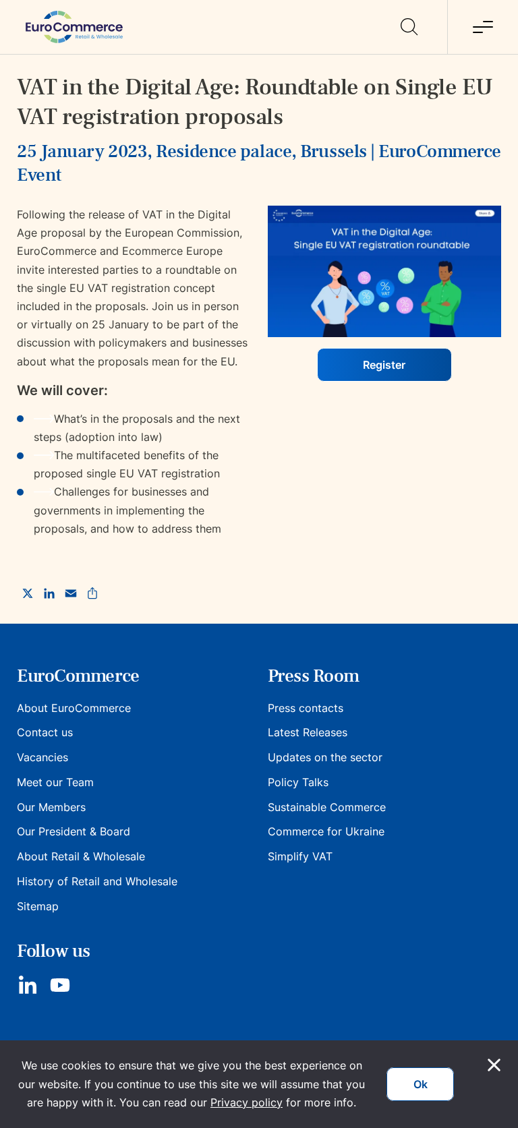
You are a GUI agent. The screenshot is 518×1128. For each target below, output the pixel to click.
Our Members (51, 807)
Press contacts (305, 708)
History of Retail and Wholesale (97, 881)
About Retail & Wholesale (81, 856)
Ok (420, 1084)
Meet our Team (55, 782)
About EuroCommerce (74, 708)
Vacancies (42, 757)
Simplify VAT (300, 856)
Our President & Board (73, 831)
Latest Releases (307, 732)
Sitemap (38, 906)
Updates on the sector (325, 757)
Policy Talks (298, 782)
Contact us (45, 732)
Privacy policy (246, 1102)
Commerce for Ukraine (326, 831)
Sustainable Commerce (327, 807)
